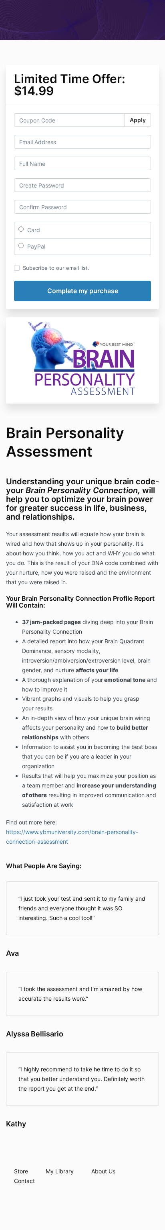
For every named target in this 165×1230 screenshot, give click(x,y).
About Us (103, 1171)
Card (33, 229)
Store (21, 1171)
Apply (138, 119)
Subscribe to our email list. (56, 268)
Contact (24, 1180)
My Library (60, 1171)
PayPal (35, 246)
